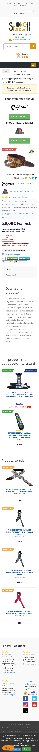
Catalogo (22, 183)
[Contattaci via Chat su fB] (36, 178)
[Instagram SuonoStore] (25, 705)
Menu (5, 71)
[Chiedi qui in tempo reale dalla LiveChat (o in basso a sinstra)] (26, 178)
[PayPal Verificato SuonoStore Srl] (30, 693)
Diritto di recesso (27, 11)
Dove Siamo (17, 3)
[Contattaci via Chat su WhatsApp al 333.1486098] (29, 178)
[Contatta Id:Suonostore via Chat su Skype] (33, 178)
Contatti (26, 3)
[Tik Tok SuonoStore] (25, 710)
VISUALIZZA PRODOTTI (19, 116)
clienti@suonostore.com (21, 40)
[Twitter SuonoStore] (34, 699)
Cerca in (21, 191)
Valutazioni (30, 682)
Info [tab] (8, 269)
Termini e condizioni (19, 13)
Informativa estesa (15, 749)
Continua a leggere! (8, 672)
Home (14, 71)
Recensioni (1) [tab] (11, 275)
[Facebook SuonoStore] (25, 699)
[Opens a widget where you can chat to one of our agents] (8, 748)
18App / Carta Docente (19, 5)
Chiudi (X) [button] (26, 749)
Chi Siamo (9, 3)
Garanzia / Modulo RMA (13, 11)
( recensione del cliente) (18, 197)
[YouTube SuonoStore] (34, 705)
